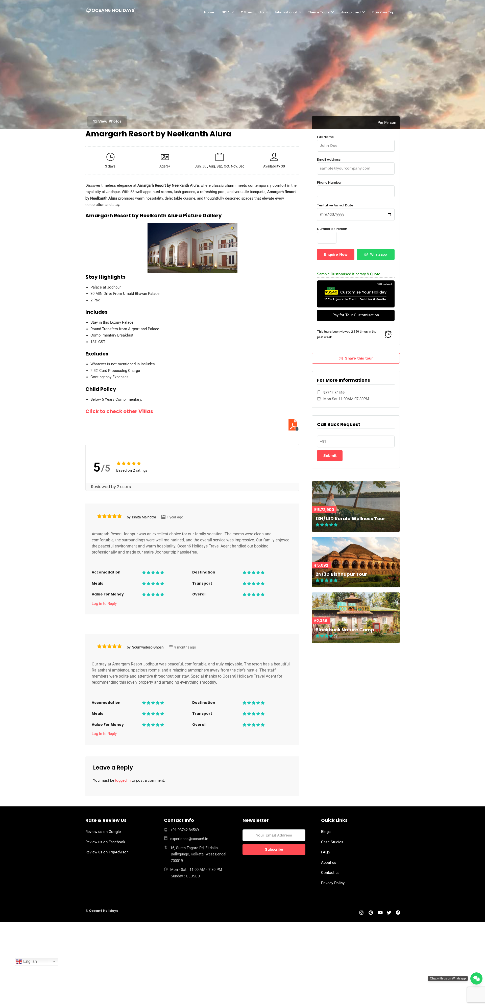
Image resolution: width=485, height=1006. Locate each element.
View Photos (110, 121)
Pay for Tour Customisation (355, 315)
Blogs (326, 831)
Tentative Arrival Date (335, 205)
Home (209, 12)
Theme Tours (318, 12)
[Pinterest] (371, 913)
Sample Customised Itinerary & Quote (348, 274)
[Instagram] (361, 913)
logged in (123, 780)
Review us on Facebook (105, 842)
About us (328, 862)
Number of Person (332, 228)
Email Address (329, 159)
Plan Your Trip (383, 12)
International (286, 12)
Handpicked (350, 12)
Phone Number (329, 182)
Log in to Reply (104, 603)
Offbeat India (252, 12)
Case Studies (332, 842)
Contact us (330, 872)
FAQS (325, 852)
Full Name (325, 136)
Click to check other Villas (119, 411)
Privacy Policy (333, 883)
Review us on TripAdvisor (106, 852)
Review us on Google (103, 831)
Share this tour (359, 358)
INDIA (225, 12)
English (29, 961)
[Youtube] (380, 913)
